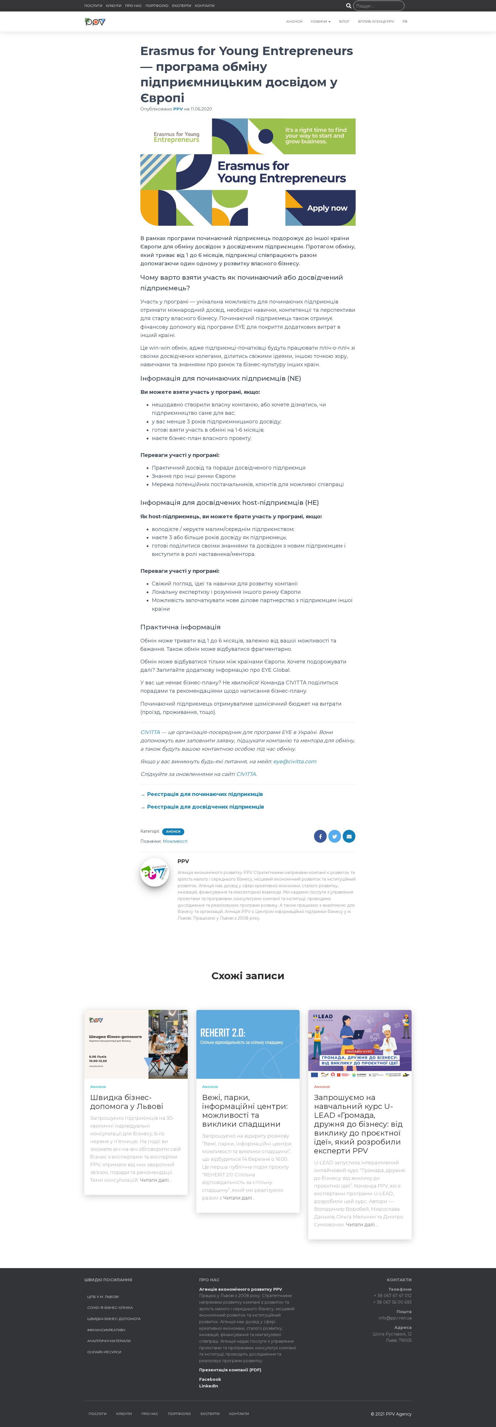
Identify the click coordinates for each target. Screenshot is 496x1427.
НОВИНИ (319, 21)
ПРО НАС (133, 5)
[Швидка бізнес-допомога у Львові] (136, 1044)
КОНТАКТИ (204, 5)
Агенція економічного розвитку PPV (240, 1289)
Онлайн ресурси (104, 1352)
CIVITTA (150, 732)
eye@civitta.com (294, 761)
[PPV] (154, 872)
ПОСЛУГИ (93, 5)
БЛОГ (344, 21)
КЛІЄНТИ (113, 5)
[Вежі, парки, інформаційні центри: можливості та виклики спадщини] (248, 1044)
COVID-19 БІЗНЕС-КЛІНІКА (110, 1307)
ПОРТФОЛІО (157, 5)
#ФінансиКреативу (106, 1330)
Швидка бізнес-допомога (114, 1319)
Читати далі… (156, 1180)
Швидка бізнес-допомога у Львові (126, 1102)
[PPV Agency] (95, 21)
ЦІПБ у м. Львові (103, 1296)
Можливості (175, 841)
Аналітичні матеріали (109, 1341)
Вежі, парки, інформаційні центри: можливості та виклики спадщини (245, 1111)
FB (405, 21)
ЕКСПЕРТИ (181, 5)
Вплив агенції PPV (376, 21)
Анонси (173, 832)
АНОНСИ (294, 21)
